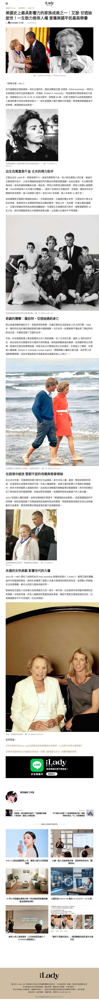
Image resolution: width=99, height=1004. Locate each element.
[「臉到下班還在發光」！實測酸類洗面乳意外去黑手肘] (72, 919)
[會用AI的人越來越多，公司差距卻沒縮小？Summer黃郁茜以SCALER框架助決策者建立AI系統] (27, 919)
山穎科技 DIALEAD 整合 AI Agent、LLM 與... (72, 899)
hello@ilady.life (65, 992)
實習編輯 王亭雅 (27, 792)
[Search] (92, 3)
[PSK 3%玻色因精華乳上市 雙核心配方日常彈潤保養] (27, 843)
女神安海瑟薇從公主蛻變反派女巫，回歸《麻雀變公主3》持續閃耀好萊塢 (41, 751)
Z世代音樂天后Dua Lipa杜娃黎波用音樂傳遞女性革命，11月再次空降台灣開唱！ (44, 746)
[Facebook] (78, 3)
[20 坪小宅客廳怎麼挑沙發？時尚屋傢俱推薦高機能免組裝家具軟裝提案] (27, 881)
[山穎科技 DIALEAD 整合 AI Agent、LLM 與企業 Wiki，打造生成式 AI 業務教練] (72, 881)
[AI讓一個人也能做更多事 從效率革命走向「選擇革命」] (72, 843)
